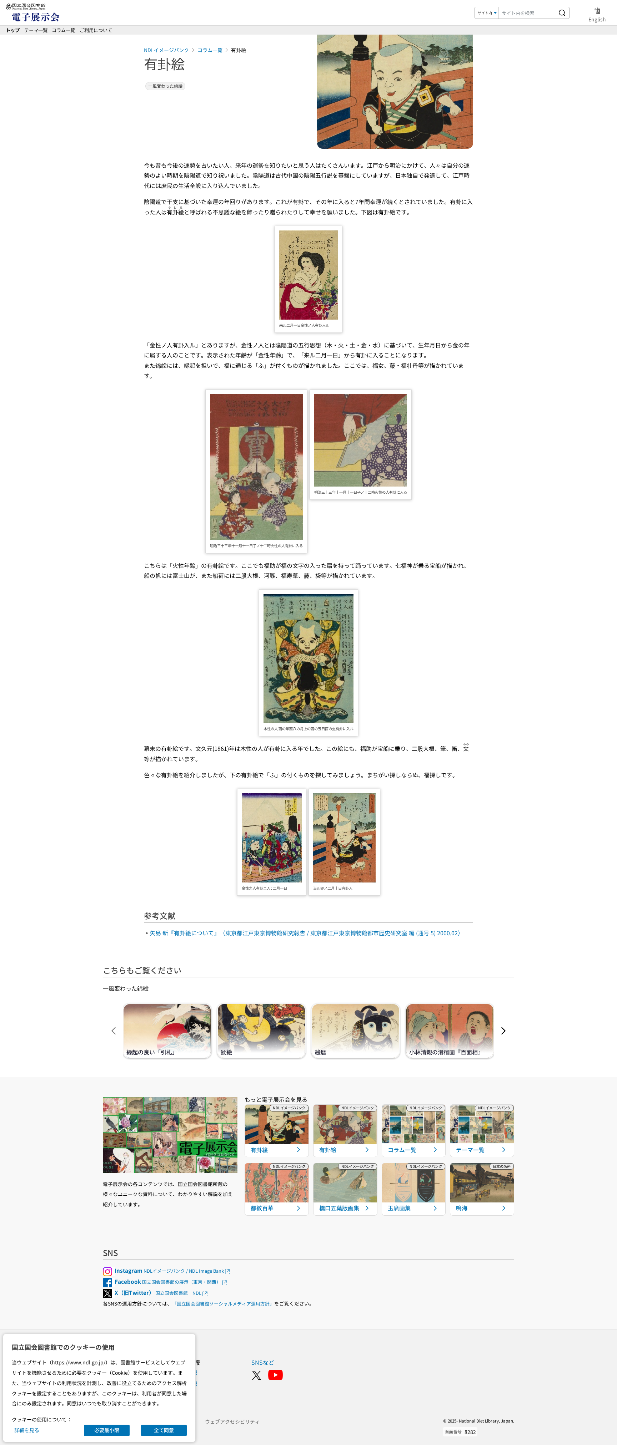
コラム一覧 (63, 30)
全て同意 (164, 1430)
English (597, 19)
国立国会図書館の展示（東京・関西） (168, 1281)
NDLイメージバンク (166, 50)
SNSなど (262, 1362)
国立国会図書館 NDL (158, 1292)
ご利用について (96, 30)
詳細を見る (26, 1430)
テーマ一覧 (35, 30)
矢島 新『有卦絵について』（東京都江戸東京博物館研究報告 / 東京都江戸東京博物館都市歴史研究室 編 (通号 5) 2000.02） (306, 932)
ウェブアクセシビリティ (232, 1421)
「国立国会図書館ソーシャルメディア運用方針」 (223, 1303)
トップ (13, 30)
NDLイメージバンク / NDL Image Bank (169, 1270)
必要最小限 (106, 1430)
